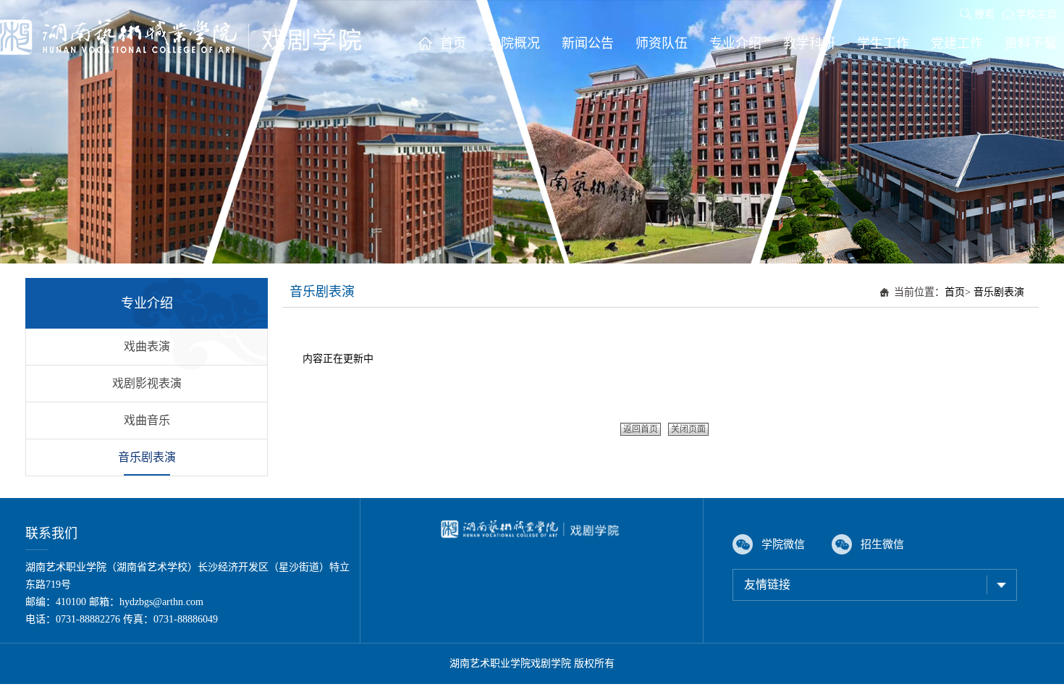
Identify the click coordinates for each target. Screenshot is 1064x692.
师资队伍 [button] (662, 43)
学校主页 (1036, 14)
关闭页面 (688, 429)
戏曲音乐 (147, 420)
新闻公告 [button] (588, 43)
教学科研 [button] (809, 43)
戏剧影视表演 (147, 383)
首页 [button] (453, 43)
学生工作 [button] (883, 43)
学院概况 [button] (514, 43)
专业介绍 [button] (735, 43)
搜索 (984, 14)
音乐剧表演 (147, 457)
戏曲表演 (147, 346)
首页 (955, 292)
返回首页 (640, 429)
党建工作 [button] (957, 43)
